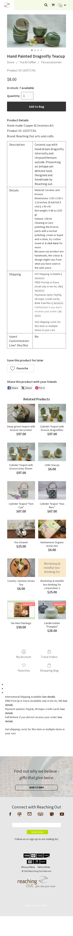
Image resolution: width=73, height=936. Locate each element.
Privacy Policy (28, 867)
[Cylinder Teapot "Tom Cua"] (21, 490)
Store (10, 62)
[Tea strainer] (21, 529)
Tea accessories (51, 62)
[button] (20, 368)
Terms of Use (43, 867)
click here (53, 243)
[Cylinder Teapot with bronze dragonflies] (52, 413)
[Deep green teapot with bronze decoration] (21, 413)
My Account (23, 657)
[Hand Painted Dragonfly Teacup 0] (36, 31)
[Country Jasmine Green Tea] (21, 567)
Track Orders (49, 657)
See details (48, 696)
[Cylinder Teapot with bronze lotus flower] (21, 452)
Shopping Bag (49, 670)
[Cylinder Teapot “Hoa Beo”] (52, 490)
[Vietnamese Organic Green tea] (52, 529)
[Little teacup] (52, 452)
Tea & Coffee (27, 62)
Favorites (24, 670)
